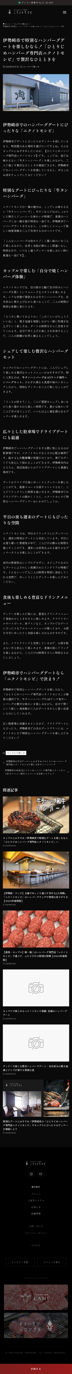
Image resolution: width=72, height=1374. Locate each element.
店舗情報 (36, 1213)
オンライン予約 (20, 1262)
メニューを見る (52, 1262)
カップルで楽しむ (31, 66)
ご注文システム (36, 1200)
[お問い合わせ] (40, 1174)
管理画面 (36, 1245)
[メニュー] (64, 12)
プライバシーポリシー (36, 1233)
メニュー (36, 1193)
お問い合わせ (36, 1226)
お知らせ (36, 1207)
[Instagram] (31, 1174)
